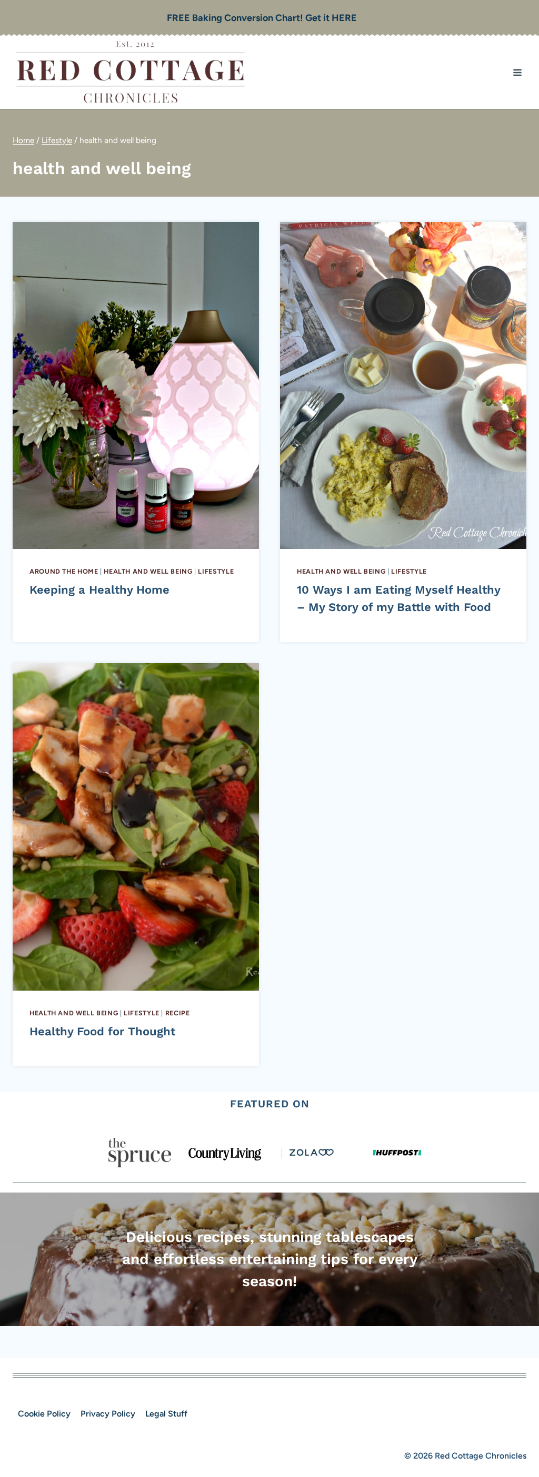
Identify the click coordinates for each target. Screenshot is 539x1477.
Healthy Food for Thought (102, 1031)
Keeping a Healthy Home (99, 589)
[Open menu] (517, 72)
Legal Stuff (166, 1414)
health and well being (148, 571)
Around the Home (63, 571)
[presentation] (136, 385)
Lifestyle (216, 571)
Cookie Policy (44, 1414)
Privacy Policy (108, 1414)
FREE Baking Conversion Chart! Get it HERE (262, 18)
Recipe (177, 1013)
